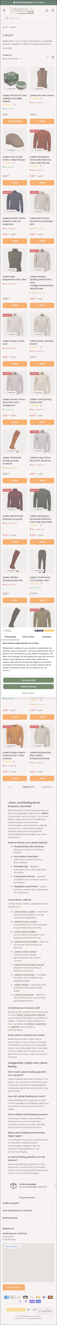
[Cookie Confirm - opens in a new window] (44, 630)
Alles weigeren (28, 693)
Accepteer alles (28, 680)
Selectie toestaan (28, 686)
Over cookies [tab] (28, 637)
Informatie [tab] (46, 637)
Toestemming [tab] (10, 637)
